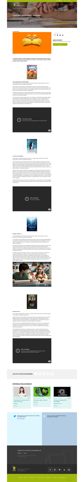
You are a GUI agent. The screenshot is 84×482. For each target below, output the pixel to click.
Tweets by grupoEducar (21, 418)
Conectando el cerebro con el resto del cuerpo (21, 400)
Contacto (55, 477)
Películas (14, 12)
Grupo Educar (14, 8)
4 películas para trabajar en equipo (27, 8)
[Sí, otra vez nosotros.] (68, 478)
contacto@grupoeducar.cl (23, 470)
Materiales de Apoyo (19, 8)
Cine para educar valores (40, 400)
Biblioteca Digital (56, 4)
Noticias (61, 4)
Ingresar (25, 453)
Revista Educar (49, 4)
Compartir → (60, 44)
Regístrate (19, 453)
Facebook (63, 415)
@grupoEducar (23, 416)
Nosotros (36, 4)
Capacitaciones (42, 4)
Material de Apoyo (68, 4)
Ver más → (15, 405)
